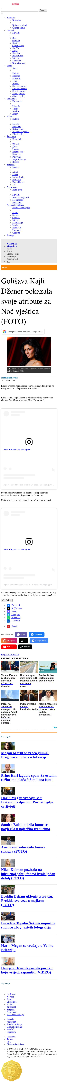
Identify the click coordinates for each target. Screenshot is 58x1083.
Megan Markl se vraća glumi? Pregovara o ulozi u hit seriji (25, 755)
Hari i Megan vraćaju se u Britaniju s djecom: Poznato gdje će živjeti (27, 802)
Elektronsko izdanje (15, 1044)
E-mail (14, 626)
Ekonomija (11, 98)
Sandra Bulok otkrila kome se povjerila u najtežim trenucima (25, 827)
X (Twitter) (16, 608)
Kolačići (10, 1029)
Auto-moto (11, 187)
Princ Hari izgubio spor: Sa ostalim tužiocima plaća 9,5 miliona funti (29, 777)
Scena (9, 251)
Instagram (11, 641)
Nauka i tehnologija (15, 205)
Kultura (10, 116)
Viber (13, 611)
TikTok (27, 647)
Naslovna (11, 17)
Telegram (15, 614)
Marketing (11, 1022)
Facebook (15, 605)
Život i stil (11, 136)
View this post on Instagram (17, 449)
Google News (40, 641)
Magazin (10, 164)
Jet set (9, 249)
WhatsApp (16, 617)
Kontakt (10, 1019)
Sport (9, 66)
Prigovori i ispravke (10, 654)
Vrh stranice (9, 989)
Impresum (11, 1032)
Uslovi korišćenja (14, 1027)
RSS (9, 1042)
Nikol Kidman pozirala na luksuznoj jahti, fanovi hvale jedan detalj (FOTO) (28, 874)
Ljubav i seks (13, 254)
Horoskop (11, 256)
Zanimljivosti (12, 259)
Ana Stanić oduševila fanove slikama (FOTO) (23, 849)
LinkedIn (15, 620)
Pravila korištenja (14, 1024)
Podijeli (8, 600)
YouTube (10, 647)
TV (8, 261)
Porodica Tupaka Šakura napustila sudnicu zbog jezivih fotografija (28, 925)
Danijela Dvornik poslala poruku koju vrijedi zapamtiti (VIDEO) (27, 970)
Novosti (10, 30)
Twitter (10, 1039)
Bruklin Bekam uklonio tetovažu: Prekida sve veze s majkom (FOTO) (27, 900)
